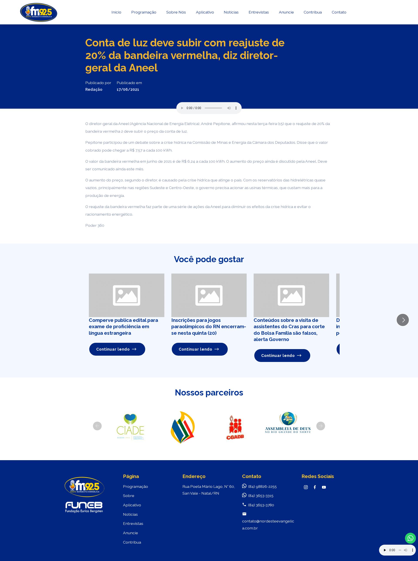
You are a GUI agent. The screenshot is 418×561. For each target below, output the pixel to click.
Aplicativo (205, 12)
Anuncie (286, 12)
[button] (97, 426)
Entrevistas (259, 12)
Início (116, 12)
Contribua (313, 12)
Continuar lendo (113, 349)
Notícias (231, 12)
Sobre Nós (176, 12)
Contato (339, 12)
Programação (143, 12)
